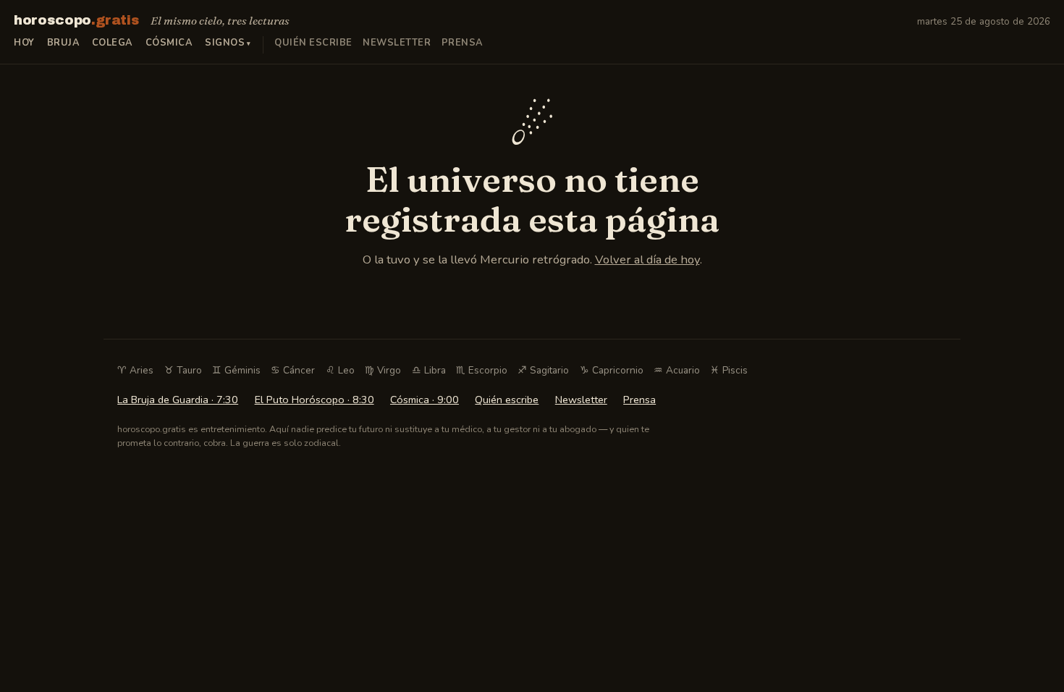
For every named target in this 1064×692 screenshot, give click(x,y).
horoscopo (76, 20)
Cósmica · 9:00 (424, 399)
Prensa (463, 42)
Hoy (24, 42)
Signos (225, 42)
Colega (112, 42)
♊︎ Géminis (236, 370)
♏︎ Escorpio (481, 370)
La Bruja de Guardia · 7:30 (177, 399)
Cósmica (169, 42)
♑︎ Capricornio (611, 370)
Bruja (63, 42)
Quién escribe (313, 42)
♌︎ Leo (340, 370)
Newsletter (397, 42)
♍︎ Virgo (383, 370)
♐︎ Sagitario (543, 370)
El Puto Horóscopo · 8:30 (314, 399)
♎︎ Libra (429, 370)
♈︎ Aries (135, 370)
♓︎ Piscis (729, 370)
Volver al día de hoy (647, 259)
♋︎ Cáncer (293, 370)
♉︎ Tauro (183, 370)
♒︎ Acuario (677, 370)
